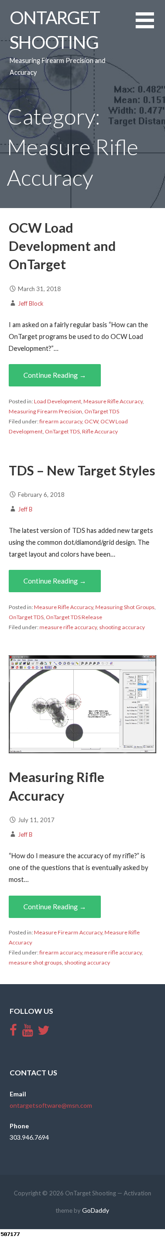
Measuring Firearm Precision (45, 411)
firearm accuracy (60, 421)
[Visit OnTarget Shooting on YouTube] (27, 1032)
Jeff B (25, 509)
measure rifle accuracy (68, 627)
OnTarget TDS (101, 411)
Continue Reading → (54, 375)
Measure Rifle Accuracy (113, 401)
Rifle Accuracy (100, 431)
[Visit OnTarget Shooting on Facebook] (13, 1032)
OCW (91, 421)
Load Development (57, 401)
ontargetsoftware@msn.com (51, 1105)
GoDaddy (95, 1210)
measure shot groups (35, 962)
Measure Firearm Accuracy (68, 932)
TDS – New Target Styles (82, 470)
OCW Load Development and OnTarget (62, 246)
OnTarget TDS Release (74, 617)
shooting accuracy (122, 627)
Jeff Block (31, 303)
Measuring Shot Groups (124, 607)
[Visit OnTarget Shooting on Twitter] (44, 1032)
